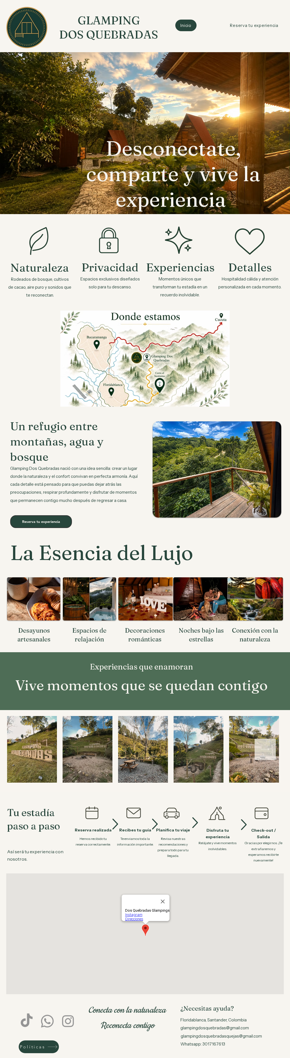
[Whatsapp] (47, 1021)
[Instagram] (68, 1021)
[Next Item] (265, 749)
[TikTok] (27, 1021)
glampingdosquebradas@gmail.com (214, 1027)
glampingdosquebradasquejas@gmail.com (221, 1036)
